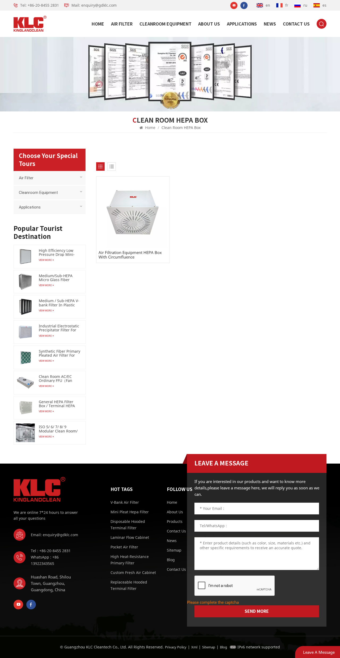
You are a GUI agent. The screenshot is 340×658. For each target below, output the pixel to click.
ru (305, 5)
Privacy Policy (175, 647)
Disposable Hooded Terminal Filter (127, 524)
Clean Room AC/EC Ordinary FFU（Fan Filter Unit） (55, 378)
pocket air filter (124, 546)
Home (98, 24)
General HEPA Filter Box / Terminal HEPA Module (57, 404)
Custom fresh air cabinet (133, 572)
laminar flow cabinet (129, 537)
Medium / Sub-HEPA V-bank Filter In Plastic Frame (59, 303)
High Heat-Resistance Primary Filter (129, 559)
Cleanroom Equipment (165, 24)
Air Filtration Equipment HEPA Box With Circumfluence (130, 254)
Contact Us (296, 24)
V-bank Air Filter (124, 502)
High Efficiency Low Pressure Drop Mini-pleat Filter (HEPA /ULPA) (57, 252)
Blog (223, 647)
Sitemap (208, 647)
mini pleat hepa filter (129, 511)
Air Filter (122, 24)
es (324, 5)
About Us (209, 24)
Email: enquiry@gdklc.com (54, 534)
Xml (194, 647)
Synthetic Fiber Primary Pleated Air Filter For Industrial (59, 353)
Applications (242, 24)
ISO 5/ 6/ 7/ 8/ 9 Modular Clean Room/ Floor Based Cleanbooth (58, 429)
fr (286, 5)
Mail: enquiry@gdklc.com (94, 5)
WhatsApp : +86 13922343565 (45, 560)
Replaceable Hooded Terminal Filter (128, 585)
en (268, 5)
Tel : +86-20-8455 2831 (51, 550)
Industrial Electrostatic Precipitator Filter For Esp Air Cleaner (59, 328)
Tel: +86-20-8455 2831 (39, 5)
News (270, 24)
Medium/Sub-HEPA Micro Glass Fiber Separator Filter (56, 278)
